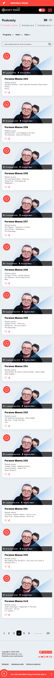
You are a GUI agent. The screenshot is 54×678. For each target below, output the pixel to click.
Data (26, 34)
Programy (7, 34)
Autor (17, 34)
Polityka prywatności (33, 664)
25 (48, 633)
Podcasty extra (28, 25)
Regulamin (5, 664)
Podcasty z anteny (10, 25)
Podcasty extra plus (45, 25)
